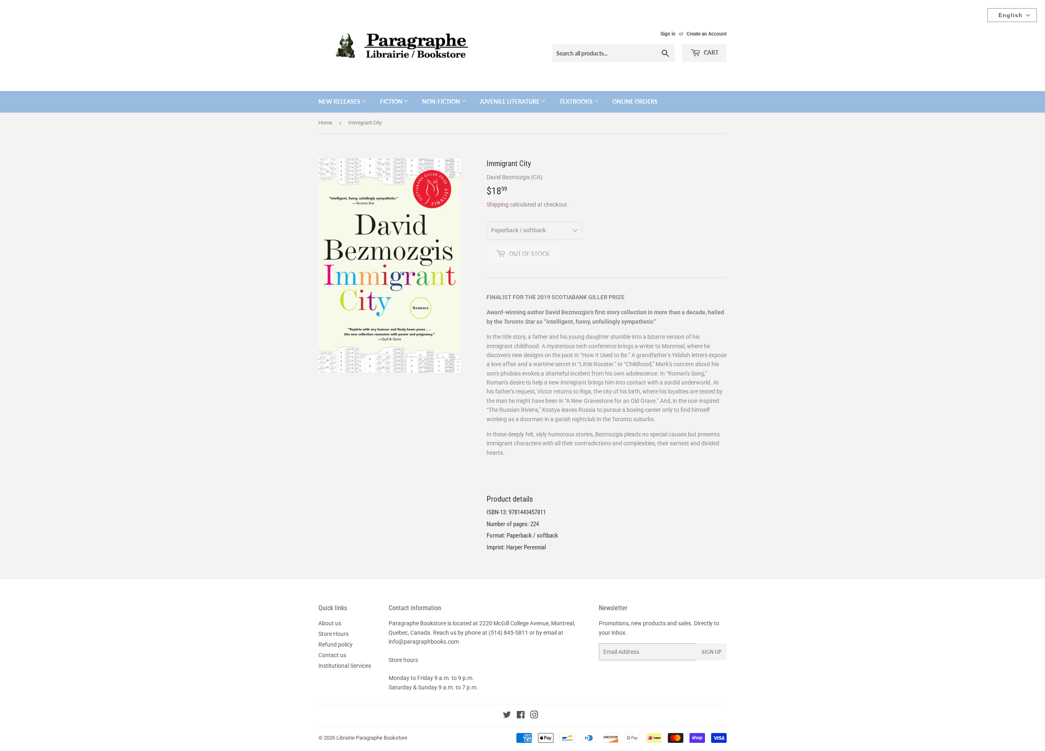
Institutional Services (344, 665)
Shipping (498, 204)
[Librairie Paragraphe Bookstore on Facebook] (520, 716)
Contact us (332, 655)
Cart (710, 52)
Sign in (668, 34)
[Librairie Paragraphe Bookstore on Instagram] (534, 716)
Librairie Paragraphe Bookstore (371, 738)
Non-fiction (441, 101)
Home (325, 123)
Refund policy (335, 644)
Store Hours (333, 634)
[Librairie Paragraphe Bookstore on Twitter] (507, 716)
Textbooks (576, 101)
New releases (340, 101)
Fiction (392, 101)
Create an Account (707, 34)
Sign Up (711, 652)
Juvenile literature (510, 101)
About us (329, 623)
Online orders (635, 101)
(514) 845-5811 (508, 632)
